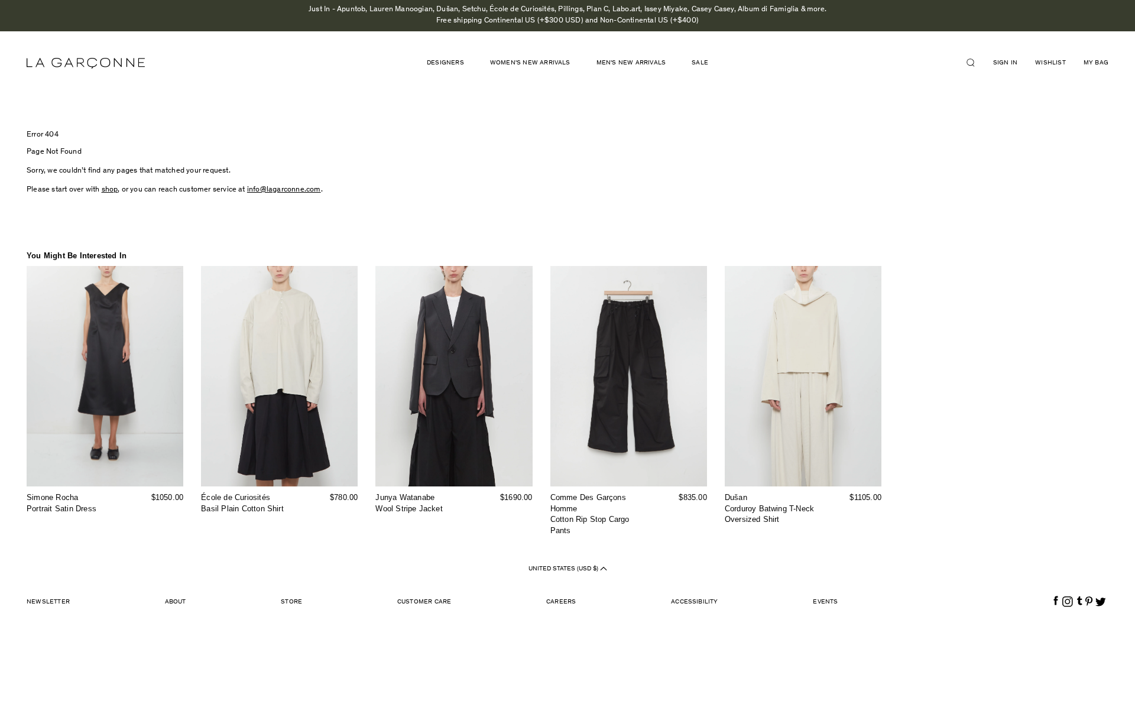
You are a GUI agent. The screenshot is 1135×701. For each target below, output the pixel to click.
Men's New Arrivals (631, 63)
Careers (561, 602)
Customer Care (424, 602)
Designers (445, 63)
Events (825, 602)
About (175, 602)
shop (110, 190)
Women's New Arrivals (530, 63)
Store (291, 602)
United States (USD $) (564, 568)
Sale (700, 63)
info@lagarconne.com (284, 190)
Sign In (1005, 63)
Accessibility (694, 602)
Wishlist (1050, 63)
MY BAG (1096, 63)
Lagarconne (86, 63)
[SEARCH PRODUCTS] (975, 63)
